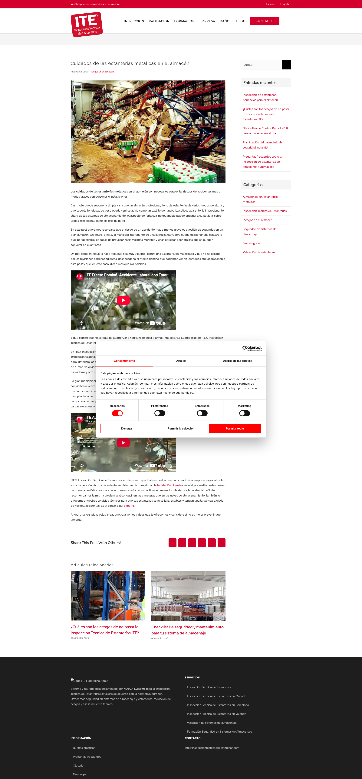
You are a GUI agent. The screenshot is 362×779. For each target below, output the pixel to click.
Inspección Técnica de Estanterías (265, 211)
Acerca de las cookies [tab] (237, 360)
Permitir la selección (181, 428)
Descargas (80, 774)
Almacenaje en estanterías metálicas (260, 199)
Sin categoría (251, 243)
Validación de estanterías (259, 252)
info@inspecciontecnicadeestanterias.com (95, 4)
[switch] (159, 413)
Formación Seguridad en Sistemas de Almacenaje (219, 731)
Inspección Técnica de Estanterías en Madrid (216, 696)
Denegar (126, 428)
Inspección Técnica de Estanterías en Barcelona (218, 705)
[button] (285, 20)
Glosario (78, 765)
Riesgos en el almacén (102, 71)
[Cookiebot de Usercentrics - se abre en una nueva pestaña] (245, 348)
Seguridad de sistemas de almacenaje (259, 231)
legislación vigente (169, 485)
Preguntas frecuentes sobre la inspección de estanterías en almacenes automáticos (262, 162)
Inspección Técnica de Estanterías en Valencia (216, 714)
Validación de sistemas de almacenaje (212, 722)
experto (129, 505)
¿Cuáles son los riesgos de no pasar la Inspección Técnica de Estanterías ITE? (266, 114)
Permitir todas (235, 428)
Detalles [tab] (181, 360)
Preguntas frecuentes (87, 756)
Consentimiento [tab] (124, 360)
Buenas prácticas (84, 748)
